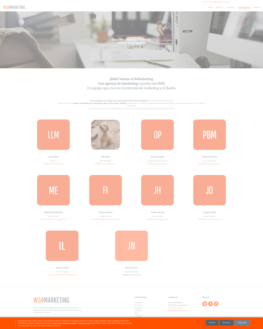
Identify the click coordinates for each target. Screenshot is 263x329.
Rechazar (226, 322)
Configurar (242, 322)
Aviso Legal (57, 323)
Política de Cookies (85, 323)
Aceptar (212, 322)
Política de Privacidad (69, 323)
